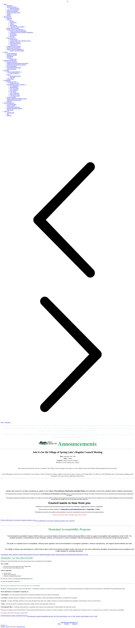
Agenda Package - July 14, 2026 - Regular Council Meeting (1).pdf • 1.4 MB (78, 616)
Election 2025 (13, 59)
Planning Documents (12, 62)
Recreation (6, 70)
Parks (9, 74)
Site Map (3, 626)
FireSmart (9, 101)
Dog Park (12, 77)
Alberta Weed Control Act (13, 107)
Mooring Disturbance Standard (14, 108)
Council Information (12, 53)
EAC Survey (13, 91)
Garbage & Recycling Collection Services (20, 40)
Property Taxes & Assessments (15, 49)
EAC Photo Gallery (15, 95)
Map (8, 114)
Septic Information (11, 69)
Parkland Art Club (12, 81)
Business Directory (12, 7)
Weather (9, 14)
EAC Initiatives (14, 90)
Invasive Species (11, 105)
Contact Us (6, 111)
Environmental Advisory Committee (16, 84)
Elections (10, 57)
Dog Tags (12, 36)
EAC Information (14, 86)
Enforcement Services (15, 43)
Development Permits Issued (14, 67)
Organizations (7, 80)
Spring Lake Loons (15, 94)
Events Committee (11, 97)
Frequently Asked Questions (14, 46)
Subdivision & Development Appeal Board (17, 63)
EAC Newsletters (14, 88)
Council (6, 52)
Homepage (9, 5)
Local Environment (11, 104)
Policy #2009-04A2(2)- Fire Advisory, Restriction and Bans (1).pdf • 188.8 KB (54, 520)
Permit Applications (12, 66)
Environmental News (9, 103)
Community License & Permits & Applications (21, 32)
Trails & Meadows (14, 73)
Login (7, 626)
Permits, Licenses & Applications (16, 29)
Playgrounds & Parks (15, 76)
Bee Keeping (13, 33)
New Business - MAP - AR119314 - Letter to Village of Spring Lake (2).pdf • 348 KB (22, 554)
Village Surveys (14, 45)
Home (2, 422)
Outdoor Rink (10, 79)
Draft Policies (13, 25)
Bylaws (9, 19)
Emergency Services (15, 42)
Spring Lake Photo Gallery (13, 12)
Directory (9, 115)
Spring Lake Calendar (12, 11)
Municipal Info (7, 16)
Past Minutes (10, 56)
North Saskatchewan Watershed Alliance (17, 98)
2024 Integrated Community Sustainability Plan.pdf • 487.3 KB (43, 616)
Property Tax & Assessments (17, 50)
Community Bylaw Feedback (17, 26)
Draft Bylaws (13, 22)
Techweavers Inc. (21, 626)
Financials (9, 18)
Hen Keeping (13, 35)
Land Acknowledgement (13, 9)
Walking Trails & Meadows (14, 71)
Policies (12, 24)
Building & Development (10, 60)
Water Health (10, 110)
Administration (10, 112)
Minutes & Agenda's (12, 55)
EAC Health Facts (14, 93)
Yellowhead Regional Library (14, 100)
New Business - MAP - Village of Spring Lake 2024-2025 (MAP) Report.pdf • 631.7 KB (66, 554)
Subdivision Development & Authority (16, 64)
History (9, 15)
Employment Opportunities (13, 48)
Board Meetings (14, 87)
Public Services (11, 38)
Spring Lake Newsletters (13, 28)
